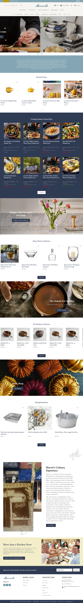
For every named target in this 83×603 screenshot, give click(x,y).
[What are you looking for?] (21, 5)
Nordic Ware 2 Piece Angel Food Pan (66, 432)
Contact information (44, 601)
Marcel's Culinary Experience (25, 601)
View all (41, 192)
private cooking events (28, 548)
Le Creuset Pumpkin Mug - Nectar (9, 102)
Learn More (51, 525)
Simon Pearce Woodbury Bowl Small (29, 266)
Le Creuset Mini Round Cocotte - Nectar (29, 102)
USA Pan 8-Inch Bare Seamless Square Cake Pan (12, 433)
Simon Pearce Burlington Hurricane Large (72, 266)
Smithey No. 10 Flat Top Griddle (55, 344)
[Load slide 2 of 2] (42, 394)
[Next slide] (45, 53)
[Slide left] (38, 109)
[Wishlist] (71, 5)
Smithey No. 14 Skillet (70, 344)
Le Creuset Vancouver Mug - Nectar (51, 102)
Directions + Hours (14, 1)
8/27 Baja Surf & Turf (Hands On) (69, 142)
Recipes (24, 585)
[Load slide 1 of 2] (41, 394)
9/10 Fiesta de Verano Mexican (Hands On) (69, 176)
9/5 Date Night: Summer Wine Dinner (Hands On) (51, 176)
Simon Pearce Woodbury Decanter (50, 266)
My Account (45, 583)
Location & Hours (46, 595)
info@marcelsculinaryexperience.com (72, 587)
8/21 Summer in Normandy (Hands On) (12, 142)
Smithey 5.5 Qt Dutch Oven (39, 344)
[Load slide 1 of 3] (38, 54)
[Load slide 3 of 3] (42, 54)
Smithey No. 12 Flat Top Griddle (23, 344)
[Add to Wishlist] (17, 82)
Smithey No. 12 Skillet (5, 344)
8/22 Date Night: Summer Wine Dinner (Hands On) (31, 142)
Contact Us (45, 593)
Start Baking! (18, 388)
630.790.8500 (67, 584)
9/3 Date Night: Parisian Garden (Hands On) (30, 176)
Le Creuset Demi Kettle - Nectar (71, 102)
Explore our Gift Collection (21, 220)
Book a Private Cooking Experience (14, 558)
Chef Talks (25, 583)
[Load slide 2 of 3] (40, 54)
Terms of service (61, 601)
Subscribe (76, 569)
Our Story (44, 580)
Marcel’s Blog (26, 580)
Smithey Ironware (62, 310)
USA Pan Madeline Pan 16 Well (37, 432)
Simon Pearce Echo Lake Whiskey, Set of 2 (8, 266)
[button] (23, 10)
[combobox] (12, 5)
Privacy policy (53, 601)
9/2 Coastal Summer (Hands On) (10, 176)
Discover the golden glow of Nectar (19, 45)
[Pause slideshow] (48, 53)
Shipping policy (69, 601)
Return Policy (45, 588)
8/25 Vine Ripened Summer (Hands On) (51, 142)
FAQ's (43, 590)
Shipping (44, 585)
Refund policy (36, 601)
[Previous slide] (34, 53)
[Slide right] (44, 109)
